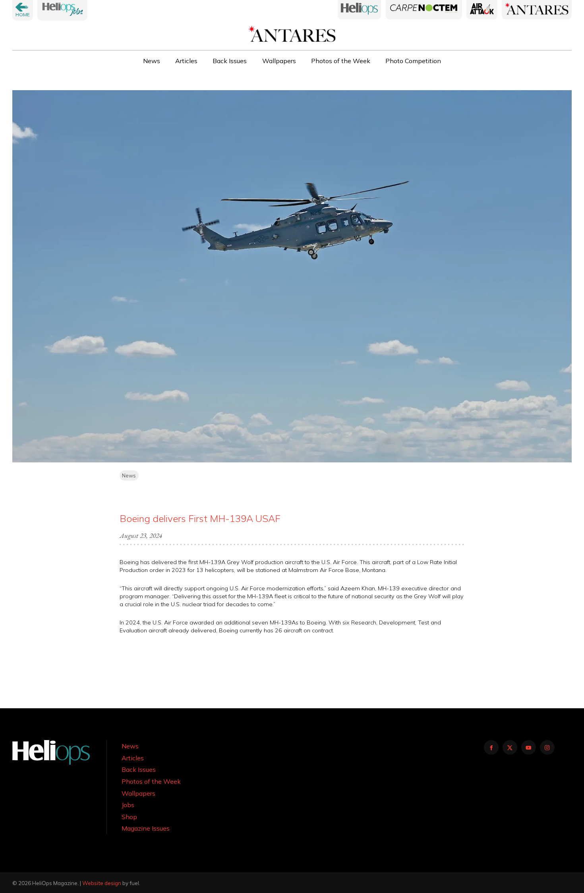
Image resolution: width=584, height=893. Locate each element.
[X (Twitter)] (510, 747)
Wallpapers (279, 61)
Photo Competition (413, 61)
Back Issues (230, 61)
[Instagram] (547, 747)
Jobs (128, 805)
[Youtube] (528, 747)
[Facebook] (491, 747)
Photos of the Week (340, 61)
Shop (129, 817)
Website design (101, 883)
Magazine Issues (146, 828)
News (151, 61)
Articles (186, 61)
